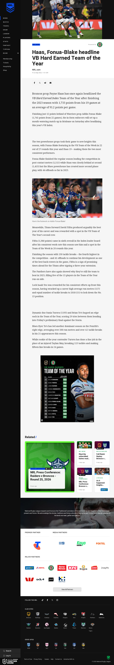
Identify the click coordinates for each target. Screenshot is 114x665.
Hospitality (7, 66)
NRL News (36, 44)
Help (52, 659)
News (5, 18)
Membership (7, 59)
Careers (47, 659)
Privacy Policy (38, 659)
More (5, 53)
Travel (6, 26)
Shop (5, 70)
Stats (5, 41)
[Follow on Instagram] (57, 600)
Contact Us (58, 659)
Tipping (6, 49)
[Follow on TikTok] (42, 600)
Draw (5, 30)
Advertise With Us (69, 659)
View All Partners (67, 589)
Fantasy (6, 45)
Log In (8, 656)
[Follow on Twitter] (52, 600)
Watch (6, 22)
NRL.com (36, 69)
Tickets (6, 63)
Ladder (6, 33)
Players (6, 37)
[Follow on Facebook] (47, 600)
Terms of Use (28, 659)
